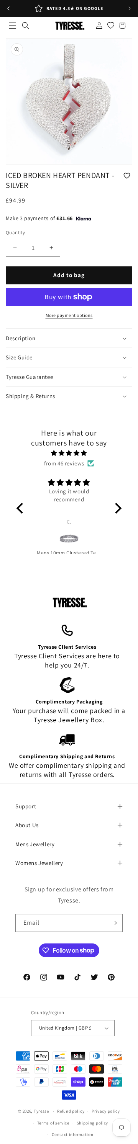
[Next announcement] (129, 8)
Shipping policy (92, 1123)
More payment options (69, 315)
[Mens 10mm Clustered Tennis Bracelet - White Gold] (69, 538)
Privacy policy (106, 1111)
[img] (69, 453)
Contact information (72, 1134)
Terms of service (53, 1123)
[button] (12, 25)
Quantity (15, 232)
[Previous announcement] (8, 8)
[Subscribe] (113, 923)
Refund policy (70, 1111)
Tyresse (41, 1111)
